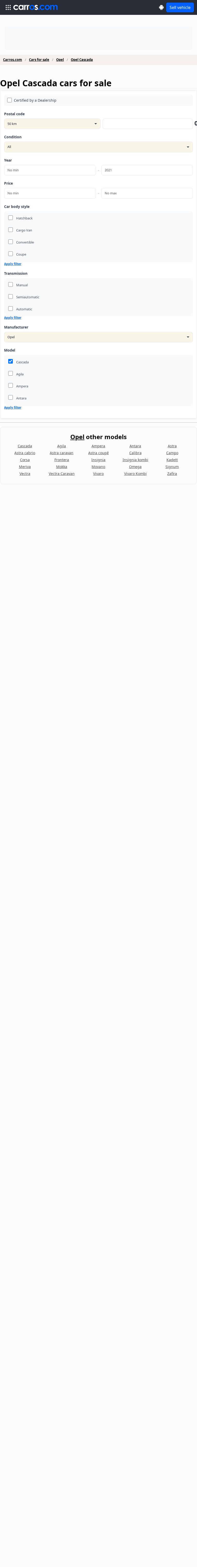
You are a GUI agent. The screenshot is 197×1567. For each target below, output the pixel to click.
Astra (172, 445)
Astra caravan (61, 452)
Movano (98, 466)
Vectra (24, 473)
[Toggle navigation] (8, 7)
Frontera (61, 459)
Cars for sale (39, 59)
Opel (60, 59)
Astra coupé (98, 452)
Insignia (98, 459)
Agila (61, 445)
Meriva (25, 466)
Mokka (61, 466)
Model (9, 350)
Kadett (172, 459)
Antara (135, 445)
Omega (135, 466)
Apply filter (12, 264)
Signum (172, 466)
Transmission (15, 273)
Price (8, 183)
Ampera (98, 445)
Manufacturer (16, 327)
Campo (172, 452)
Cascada (25, 445)
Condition (13, 136)
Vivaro (98, 473)
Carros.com (12, 59)
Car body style (16, 206)
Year (8, 160)
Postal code (14, 113)
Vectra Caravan (62, 473)
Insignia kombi (135, 459)
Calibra (135, 452)
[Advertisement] (98, 38)
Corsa (25, 459)
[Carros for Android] (161, 7)
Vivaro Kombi (135, 473)
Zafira (172, 473)
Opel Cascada (82, 59)
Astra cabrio (24, 452)
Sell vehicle (180, 7)
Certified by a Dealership (35, 100)
